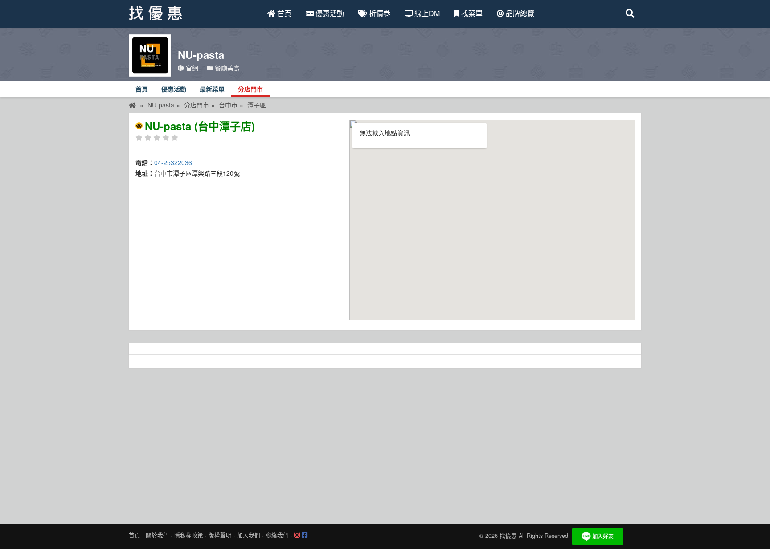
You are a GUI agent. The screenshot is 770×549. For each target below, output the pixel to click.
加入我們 (248, 535)
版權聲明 (220, 535)
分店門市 (250, 89)
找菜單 (471, 13)
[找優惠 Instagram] (297, 535)
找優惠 (508, 536)
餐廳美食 (226, 67)
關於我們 (157, 535)
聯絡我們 (277, 535)
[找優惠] (132, 104)
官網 (191, 67)
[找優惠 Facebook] (304, 535)
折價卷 (378, 13)
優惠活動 (329, 13)
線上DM (426, 13)
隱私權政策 (188, 535)
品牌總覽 (519, 13)
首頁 (283, 13)
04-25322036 (173, 162)
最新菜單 (212, 89)
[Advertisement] (385, 443)
